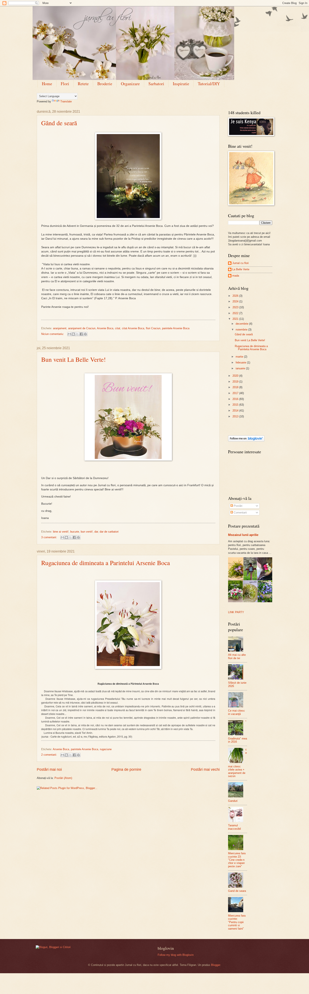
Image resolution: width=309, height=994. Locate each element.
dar (96, 531)
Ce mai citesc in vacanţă (236, 712)
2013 (235, 416)
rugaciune (106, 749)
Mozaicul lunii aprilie (243, 535)
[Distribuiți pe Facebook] (81, 334)
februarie (241, 362)
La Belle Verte (240, 269)
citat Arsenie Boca (133, 328)
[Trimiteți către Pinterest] (85, 334)
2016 (235, 399)
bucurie (74, 531)
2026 (235, 295)
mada (235, 275)
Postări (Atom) (63, 778)
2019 (235, 381)
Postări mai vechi (205, 769)
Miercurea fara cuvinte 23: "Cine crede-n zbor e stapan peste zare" (237, 860)
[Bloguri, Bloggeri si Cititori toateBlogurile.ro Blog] (53, 947)
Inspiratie (181, 83)
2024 (235, 301)
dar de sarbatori (109, 531)
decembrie (242, 323)
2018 (235, 387)
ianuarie (241, 368)
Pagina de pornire (126, 769)
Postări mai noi (49, 769)
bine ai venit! (61, 531)
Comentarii (240, 512)
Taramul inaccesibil (234, 827)
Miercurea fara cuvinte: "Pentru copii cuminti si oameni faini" (237, 922)
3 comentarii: (49, 537)
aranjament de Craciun (81, 328)
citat (117, 328)
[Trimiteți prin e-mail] (69, 334)
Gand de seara (237, 890)
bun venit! (87, 531)
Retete (83, 83)
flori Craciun (153, 328)
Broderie (104, 83)
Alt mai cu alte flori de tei (237, 656)
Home (47, 83)
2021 (235, 318)
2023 (235, 307)
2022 (235, 313)
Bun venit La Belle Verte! (73, 359)
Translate (66, 101)
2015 (235, 404)
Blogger (215, 965)
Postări (237, 505)
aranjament (59, 328)
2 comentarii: (49, 754)
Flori (65, 83)
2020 (235, 375)
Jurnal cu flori (240, 263)
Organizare (130, 83)
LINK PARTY (236, 612)
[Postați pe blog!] (73, 334)
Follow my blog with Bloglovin (176, 954)
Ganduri (233, 800)
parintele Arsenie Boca (175, 328)
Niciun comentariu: (53, 334)
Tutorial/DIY (209, 83)
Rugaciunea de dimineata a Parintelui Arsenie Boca (105, 562)
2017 (235, 393)
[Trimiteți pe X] (77, 334)
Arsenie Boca (105, 328)
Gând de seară (59, 123)
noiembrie (242, 329)
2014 (235, 410)
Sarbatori (156, 83)
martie (240, 356)
